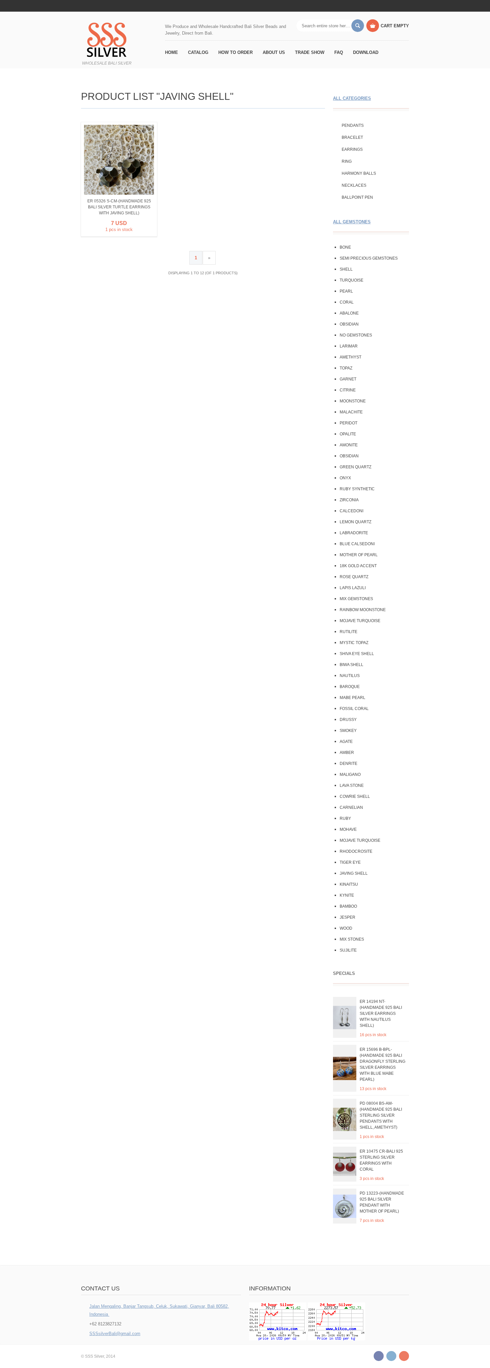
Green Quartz (355, 467)
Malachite (351, 412)
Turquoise (351, 280)
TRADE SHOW (309, 52)
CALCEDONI (351, 511)
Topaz (346, 368)
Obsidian (349, 324)
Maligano (350, 774)
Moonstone (353, 401)
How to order (235, 52)
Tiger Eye (350, 862)
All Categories (352, 98)
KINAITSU (349, 884)
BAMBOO (348, 906)
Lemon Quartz (355, 522)
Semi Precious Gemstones (369, 258)
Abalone (349, 313)
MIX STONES (352, 939)
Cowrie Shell (355, 796)
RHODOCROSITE (356, 851)
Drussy (348, 719)
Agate (346, 741)
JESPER (347, 917)
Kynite (347, 895)
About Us (274, 52)
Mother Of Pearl (359, 555)
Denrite (348, 763)
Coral (347, 302)
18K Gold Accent (358, 566)
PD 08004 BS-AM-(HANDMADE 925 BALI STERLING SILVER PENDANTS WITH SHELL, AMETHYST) (381, 1115)
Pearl (346, 291)
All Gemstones (352, 221)
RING (347, 161)
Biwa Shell (351, 664)
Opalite (348, 434)
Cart (395, 25)
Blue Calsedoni (357, 544)
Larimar (349, 346)
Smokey (348, 730)
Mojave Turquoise (360, 620)
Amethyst (350, 357)
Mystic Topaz (354, 642)
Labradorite (354, 533)
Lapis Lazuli (353, 587)
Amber (347, 752)
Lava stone (352, 785)
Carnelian (351, 807)
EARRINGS (352, 149)
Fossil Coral (354, 708)
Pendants (353, 125)
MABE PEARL (352, 697)
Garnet (348, 379)
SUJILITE (348, 950)
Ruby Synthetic (357, 489)
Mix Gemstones (356, 598)
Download (365, 52)
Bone (345, 247)
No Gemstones (356, 335)
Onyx (345, 478)
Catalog (198, 52)
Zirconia (349, 500)
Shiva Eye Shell (357, 653)
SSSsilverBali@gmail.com (114, 1333)
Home (171, 52)
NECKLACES (354, 185)
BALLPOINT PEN (357, 197)
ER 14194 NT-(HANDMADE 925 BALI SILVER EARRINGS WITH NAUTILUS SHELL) (381, 1013)
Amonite (349, 445)
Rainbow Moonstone (363, 609)
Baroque (350, 686)
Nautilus (350, 675)
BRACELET (352, 137)
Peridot (348, 423)
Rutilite (348, 631)
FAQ (338, 52)
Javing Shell (354, 873)
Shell (346, 269)
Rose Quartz (354, 576)
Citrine (348, 390)
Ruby (345, 818)
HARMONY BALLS (359, 173)
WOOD (346, 928)
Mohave (348, 829)
